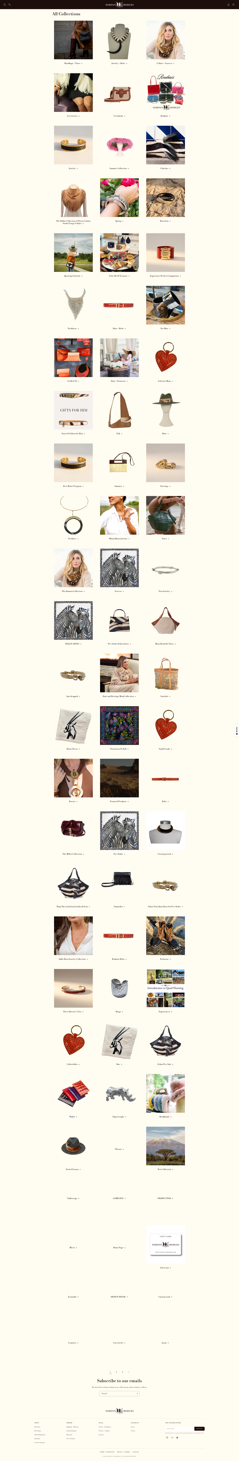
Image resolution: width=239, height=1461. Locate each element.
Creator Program (39, 1442)
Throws (118, 1149)
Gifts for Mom (164, 381)
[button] (4, 4)
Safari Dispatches (39, 1434)
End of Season (72, 1169)
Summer (118, 486)
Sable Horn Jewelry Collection (72, 959)
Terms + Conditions (105, 1427)
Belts (164, 801)
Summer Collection (118, 168)
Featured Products (118, 801)
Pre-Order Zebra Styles (118, 644)
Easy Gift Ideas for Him (72, 434)
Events (133, 1431)
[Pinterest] (177, 1437)
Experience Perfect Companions (164, 276)
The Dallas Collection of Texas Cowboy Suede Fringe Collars (73, 222)
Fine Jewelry (164, 591)
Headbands (164, 1117)
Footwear (164, 959)
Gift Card (164, 1268)
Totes (164, 539)
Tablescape (72, 1198)
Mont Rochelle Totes (164, 644)
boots (164, 1343)
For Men (164, 328)
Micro (72, 1248)
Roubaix (164, 116)
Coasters (72, 1343)
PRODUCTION (164, 1198)
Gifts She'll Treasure (118, 276)
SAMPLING (118, 1198)
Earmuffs (72, 1297)
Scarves (118, 591)
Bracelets (164, 221)
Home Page (118, 1248)
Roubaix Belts (118, 959)
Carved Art (118, 1343)
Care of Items (71, 1438)
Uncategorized (164, 854)
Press (133, 1427)
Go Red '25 (72, 381)
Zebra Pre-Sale (164, 1064)
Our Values (37, 1431)
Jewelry (72, 168)
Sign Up (199, 1428)
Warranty (69, 1434)
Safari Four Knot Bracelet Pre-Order (164, 907)
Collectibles (72, 1064)
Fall (118, 434)
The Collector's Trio (72, 1012)
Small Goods (164, 749)
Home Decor (72, 749)
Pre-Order (118, 854)
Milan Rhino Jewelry (118, 539)
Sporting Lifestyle (72, 276)
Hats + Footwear (118, 381)
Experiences (164, 1012)
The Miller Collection (72, 854)
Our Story (37, 1427)
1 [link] (110, 1372)
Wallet (72, 1117)
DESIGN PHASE (118, 1297)
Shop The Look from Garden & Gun (72, 907)
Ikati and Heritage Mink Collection (118, 696)
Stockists (37, 1438)
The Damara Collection (72, 591)
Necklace (72, 539)
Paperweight (118, 1117)
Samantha (118, 907)
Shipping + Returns (73, 1427)
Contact (101, 1434)
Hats (164, 434)
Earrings (164, 486)
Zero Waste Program (72, 486)
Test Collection (164, 1169)
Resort (72, 801)
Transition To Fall (118, 749)
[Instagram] (167, 1437)
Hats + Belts (118, 328)
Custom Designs (71, 1431)
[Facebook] (172, 1437)
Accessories (72, 116)
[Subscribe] (137, 1393)
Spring (118, 221)
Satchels (164, 696)
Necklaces (72, 328)
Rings (118, 1012)
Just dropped (72, 696)
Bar (118, 1064)
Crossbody (118, 116)
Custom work (164, 1297)
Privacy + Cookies (104, 1431)
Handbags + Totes (72, 63)
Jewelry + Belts (118, 63)
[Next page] (128, 1372)
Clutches (164, 168)
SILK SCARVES (72, 644)
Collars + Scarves (164, 63)
